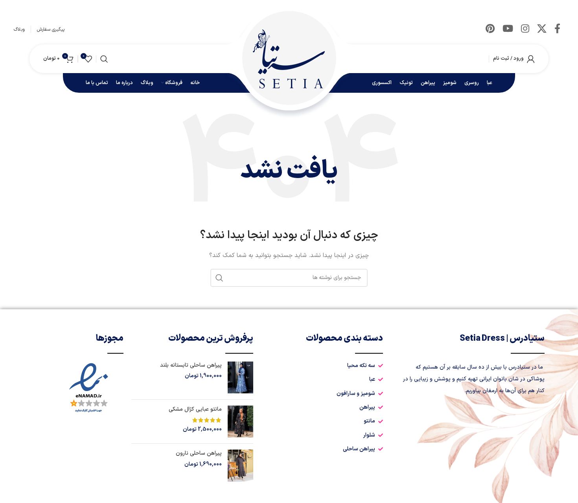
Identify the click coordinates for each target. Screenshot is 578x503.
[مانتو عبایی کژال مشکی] (240, 421)
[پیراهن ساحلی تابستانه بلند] (240, 377)
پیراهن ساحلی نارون (199, 453)
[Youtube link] (508, 29)
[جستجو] (104, 59)
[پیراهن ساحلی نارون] (240, 465)
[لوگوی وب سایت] (289, 58)
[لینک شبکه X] (541, 29)
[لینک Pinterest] (490, 29)
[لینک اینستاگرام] (525, 29)
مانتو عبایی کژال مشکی (195, 409)
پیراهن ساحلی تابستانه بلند (191, 365)
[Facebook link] (557, 29)
